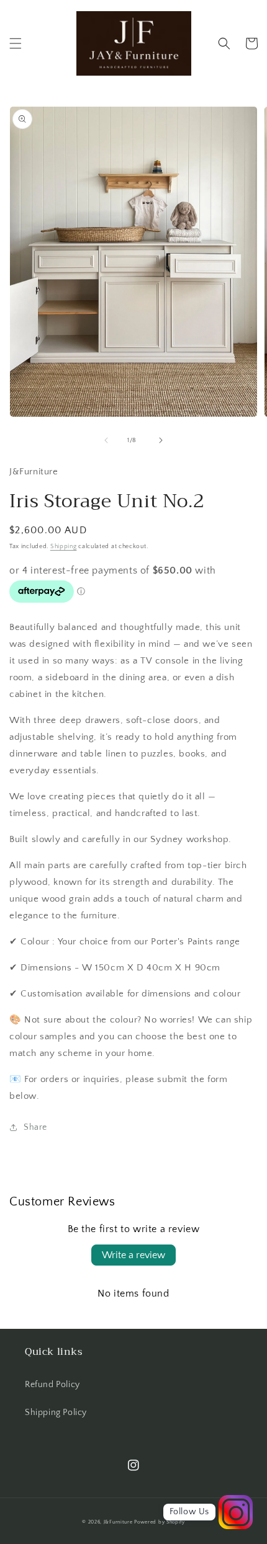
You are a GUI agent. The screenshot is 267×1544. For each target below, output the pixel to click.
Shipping (63, 546)
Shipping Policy (56, 1413)
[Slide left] (106, 440)
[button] (15, 43)
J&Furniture (118, 1522)
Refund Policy (52, 1385)
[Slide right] (160, 440)
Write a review (133, 1255)
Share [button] (35, 1127)
